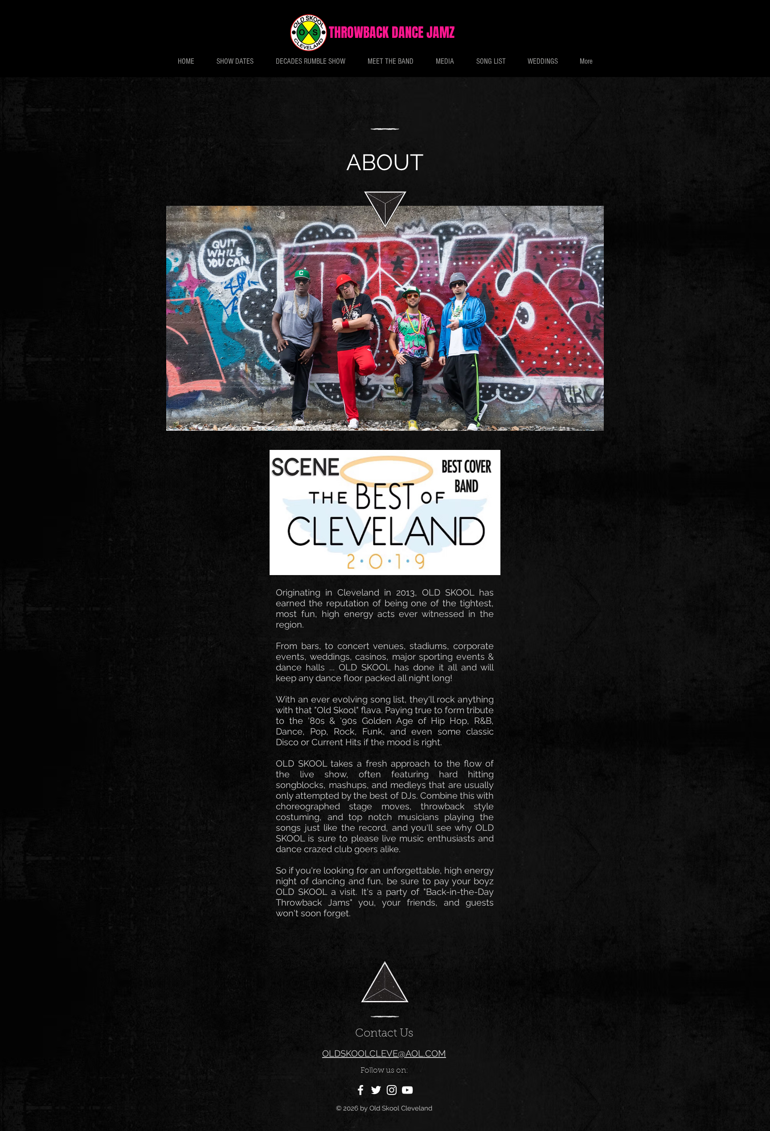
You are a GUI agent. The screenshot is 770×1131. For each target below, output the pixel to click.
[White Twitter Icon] (376, 1090)
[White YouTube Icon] (407, 1090)
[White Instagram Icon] (391, 1090)
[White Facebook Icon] (360, 1090)
